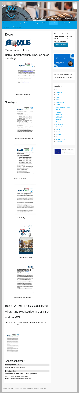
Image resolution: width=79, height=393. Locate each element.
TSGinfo (44, 23)
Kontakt (71, 23)
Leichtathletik (60, 117)
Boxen (58, 97)
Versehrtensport (60, 139)
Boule (57, 95)
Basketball (59, 92)
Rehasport (59, 122)
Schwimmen (59, 124)
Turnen (58, 137)
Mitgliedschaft (22, 23)
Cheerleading (60, 102)
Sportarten (53, 23)
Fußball (58, 104)
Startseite (6, 23)
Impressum (6, 27)
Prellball (58, 119)
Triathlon (58, 134)
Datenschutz (17, 27)
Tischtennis (59, 132)
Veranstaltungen (34, 23)
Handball (58, 112)
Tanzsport (59, 127)
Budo (57, 100)
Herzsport (59, 114)
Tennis (58, 129)
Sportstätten (63, 23)
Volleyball (59, 142)
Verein (14, 23)
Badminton (59, 90)
